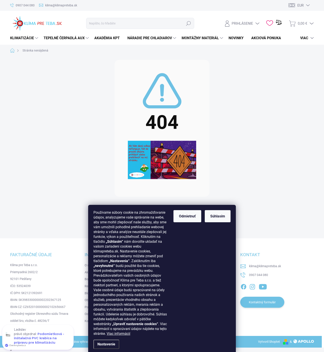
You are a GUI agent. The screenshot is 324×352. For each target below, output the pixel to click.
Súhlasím (217, 216)
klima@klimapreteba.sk (265, 266)
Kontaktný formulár (262, 302)
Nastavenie (106, 344)
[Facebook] (243, 286)
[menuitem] (24, 38)
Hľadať (188, 23)
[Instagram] (252, 286)
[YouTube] (263, 286)
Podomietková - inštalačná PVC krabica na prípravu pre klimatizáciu (39, 338)
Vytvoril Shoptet (269, 341)
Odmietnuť (187, 216)
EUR (300, 5)
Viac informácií (118, 334)
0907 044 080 (258, 275)
